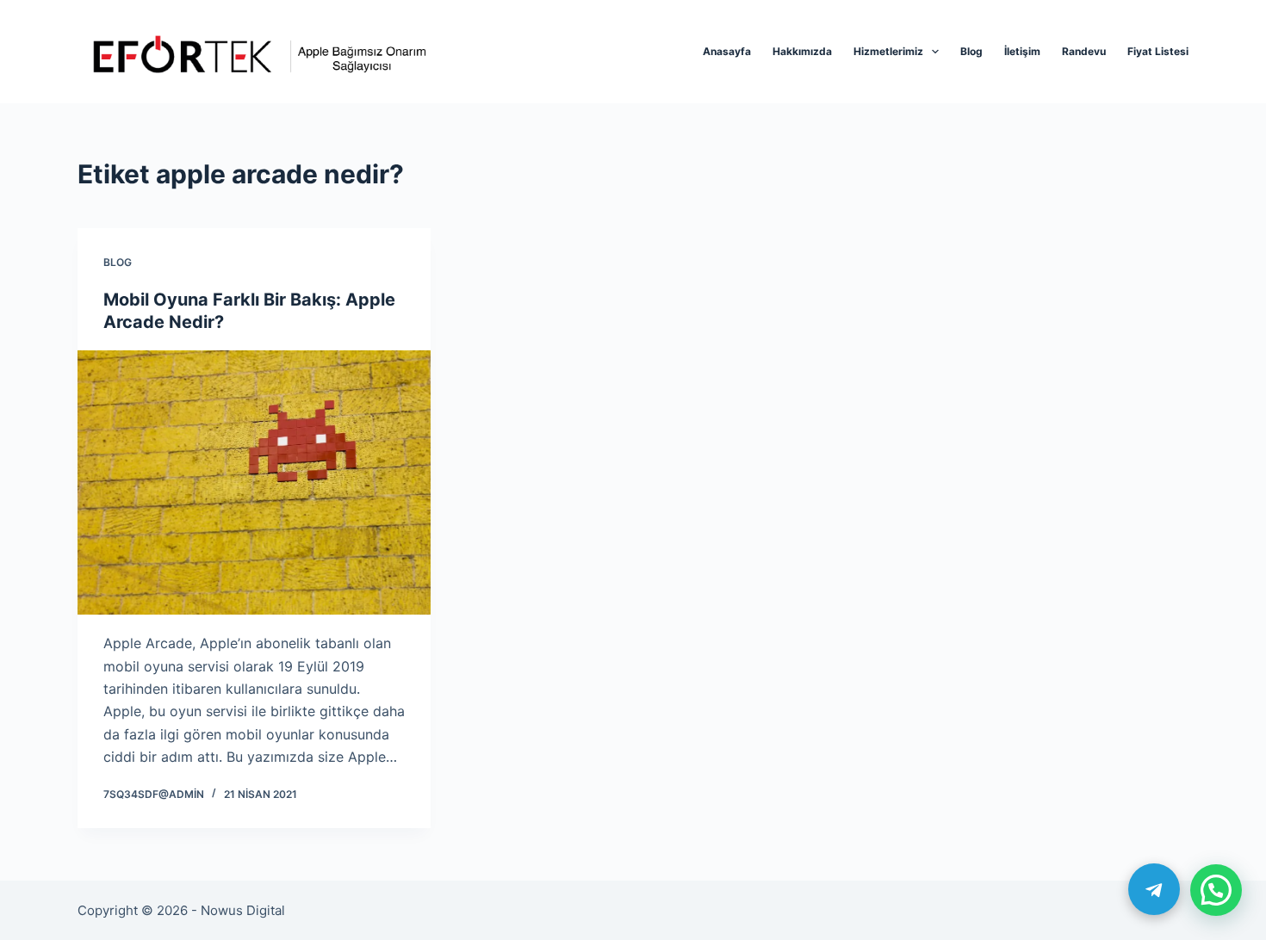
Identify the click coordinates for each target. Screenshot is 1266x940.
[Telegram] (1154, 889)
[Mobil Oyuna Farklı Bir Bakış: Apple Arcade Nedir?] (254, 482)
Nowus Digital (243, 910)
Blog (971, 51)
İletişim (1022, 51)
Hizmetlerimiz (888, 51)
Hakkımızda (802, 51)
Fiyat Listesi (1157, 51)
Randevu (1084, 51)
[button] (1216, 890)
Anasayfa (727, 51)
